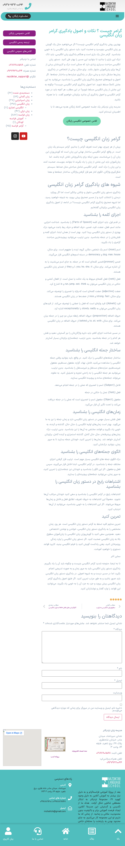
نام (119, 668)
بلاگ (92, 839)
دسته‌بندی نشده (21, 93)
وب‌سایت (117, 693)
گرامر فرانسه (17, 126)
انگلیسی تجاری (16, 107)
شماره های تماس (57, 798)
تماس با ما (37, 839)
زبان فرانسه (24, 115)
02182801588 (16, 65)
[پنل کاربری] (8, 831)
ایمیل (118, 680)
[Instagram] (15, 136)
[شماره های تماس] (70, 798)
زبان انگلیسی (23, 104)
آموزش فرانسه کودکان (16, 120)
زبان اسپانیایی (22, 100)
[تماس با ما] (37, 831)
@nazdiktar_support (18, 77)
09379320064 (14, 71)
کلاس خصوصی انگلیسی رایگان (81, 121)
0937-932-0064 (13, 5)
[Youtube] (23, 136)
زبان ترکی (25, 111)
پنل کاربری (8, 839)
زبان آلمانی (24, 96)
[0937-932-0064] (28, 6)
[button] (117, 15)
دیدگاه (118, 629)
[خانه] (66, 831)
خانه (65, 839)
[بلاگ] (92, 831)
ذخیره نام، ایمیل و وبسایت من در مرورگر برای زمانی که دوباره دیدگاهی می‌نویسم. (86, 709)
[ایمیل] (70, 808)
